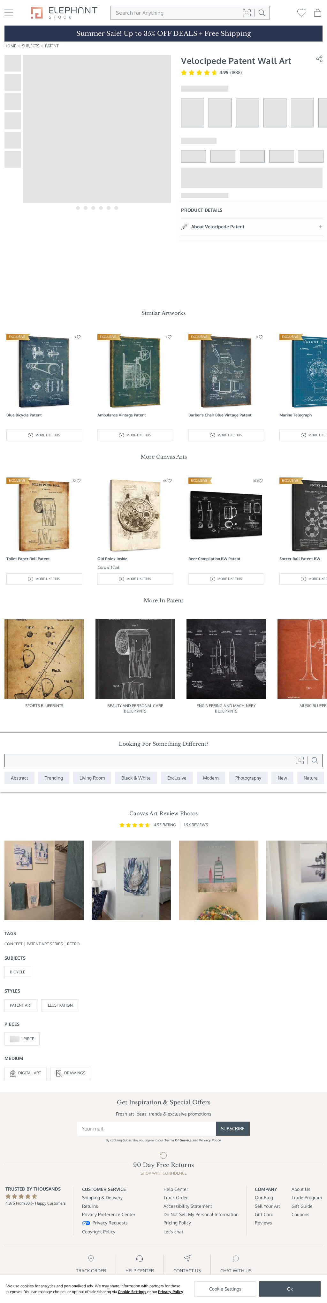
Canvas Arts (171, 456)
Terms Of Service (178, 1140)
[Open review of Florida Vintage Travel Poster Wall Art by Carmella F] (218, 880)
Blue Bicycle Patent (24, 415)
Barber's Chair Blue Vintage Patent (220, 415)
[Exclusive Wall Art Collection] (177, 778)
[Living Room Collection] (92, 778)
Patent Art (21, 1005)
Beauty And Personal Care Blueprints (135, 708)
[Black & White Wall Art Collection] (136, 778)
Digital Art (29, 1073)
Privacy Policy (170, 1291)
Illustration (60, 1005)
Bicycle (18, 972)
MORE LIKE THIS (47, 435)
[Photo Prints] (282, 778)
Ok (290, 1289)
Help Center (176, 1189)
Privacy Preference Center (108, 1214)
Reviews (263, 1222)
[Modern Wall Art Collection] (211, 778)
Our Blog (264, 1197)
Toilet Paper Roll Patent (28, 558)
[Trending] (53, 778)
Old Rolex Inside (112, 558)
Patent (51, 45)
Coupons (300, 1214)
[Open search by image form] (247, 13)
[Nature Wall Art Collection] (310, 778)
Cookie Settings (132, 1291)
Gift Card (264, 1214)
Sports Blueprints (44, 705)
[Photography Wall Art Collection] (248, 778)
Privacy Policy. (210, 1140)
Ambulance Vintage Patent (121, 415)
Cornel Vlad (108, 567)
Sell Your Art (267, 1206)
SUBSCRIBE (233, 1128)
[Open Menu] (8, 13)
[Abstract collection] (19, 778)
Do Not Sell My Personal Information (201, 1214)
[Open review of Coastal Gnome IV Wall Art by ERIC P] (44, 880)
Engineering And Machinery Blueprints (226, 708)
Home (10, 45)
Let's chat (173, 1231)
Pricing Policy (177, 1222)
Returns (90, 1206)
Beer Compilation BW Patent (214, 558)
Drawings (75, 1073)
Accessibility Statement (188, 1206)
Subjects (30, 45)
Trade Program (307, 1197)
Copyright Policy (98, 1231)
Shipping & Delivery (102, 1197)
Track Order (176, 1197)
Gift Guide (302, 1206)
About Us (301, 1189)
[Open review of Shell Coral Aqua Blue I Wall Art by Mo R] (131, 880)
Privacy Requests (110, 1222)
